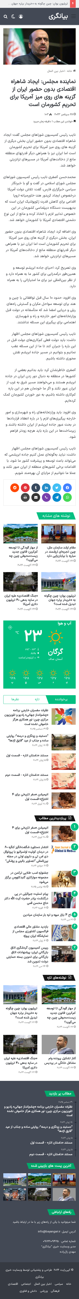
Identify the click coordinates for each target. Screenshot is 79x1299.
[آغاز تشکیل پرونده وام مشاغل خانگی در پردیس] (59, 1044)
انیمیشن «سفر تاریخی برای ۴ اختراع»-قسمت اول (30, 796)
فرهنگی (55, 1291)
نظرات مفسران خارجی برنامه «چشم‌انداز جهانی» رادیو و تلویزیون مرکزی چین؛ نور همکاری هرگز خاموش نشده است (26, 717)
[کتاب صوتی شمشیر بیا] (14, 1194)
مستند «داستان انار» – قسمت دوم (26, 775)
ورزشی (44, 1291)
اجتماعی (26, 1284)
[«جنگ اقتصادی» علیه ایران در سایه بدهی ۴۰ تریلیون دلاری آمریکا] (20, 582)
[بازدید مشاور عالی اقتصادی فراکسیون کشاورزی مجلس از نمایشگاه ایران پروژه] (64, 933)
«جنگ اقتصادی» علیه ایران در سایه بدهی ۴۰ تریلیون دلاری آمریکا (21, 600)
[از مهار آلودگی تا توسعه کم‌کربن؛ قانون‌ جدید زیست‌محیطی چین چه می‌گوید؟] (20, 533)
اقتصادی (13, 1284)
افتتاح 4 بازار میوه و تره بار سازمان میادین (49, 915)
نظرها (15, 699)
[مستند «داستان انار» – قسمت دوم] (64, 781)
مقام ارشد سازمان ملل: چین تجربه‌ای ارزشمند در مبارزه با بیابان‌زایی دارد (60, 551)
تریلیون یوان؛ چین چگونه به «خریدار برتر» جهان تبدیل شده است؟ (60, 600)
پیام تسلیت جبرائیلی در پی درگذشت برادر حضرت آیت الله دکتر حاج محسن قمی (26, 898)
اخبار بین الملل (56, 71)
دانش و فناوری (28, 1291)
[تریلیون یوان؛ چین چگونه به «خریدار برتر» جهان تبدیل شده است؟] (58, 582)
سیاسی (59, 1284)
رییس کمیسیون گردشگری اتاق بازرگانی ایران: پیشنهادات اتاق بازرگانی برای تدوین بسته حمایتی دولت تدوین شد (27, 955)
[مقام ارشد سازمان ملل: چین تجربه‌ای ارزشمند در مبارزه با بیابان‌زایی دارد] (58, 533)
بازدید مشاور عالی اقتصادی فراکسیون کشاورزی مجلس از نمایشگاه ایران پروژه (30, 931)
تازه (37, 699)
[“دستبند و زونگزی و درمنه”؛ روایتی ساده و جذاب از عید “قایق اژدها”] (64, 742)
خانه (70, 71)
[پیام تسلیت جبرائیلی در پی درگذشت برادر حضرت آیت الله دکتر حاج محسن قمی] (64, 900)
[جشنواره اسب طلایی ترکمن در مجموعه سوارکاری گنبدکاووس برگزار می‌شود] (64, 879)
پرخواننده (61, 699)
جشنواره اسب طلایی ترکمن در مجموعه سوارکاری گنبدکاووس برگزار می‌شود (26, 877)
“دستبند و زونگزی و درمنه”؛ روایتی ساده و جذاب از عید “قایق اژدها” (27, 738)
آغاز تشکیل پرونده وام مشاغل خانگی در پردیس (60, 1060)
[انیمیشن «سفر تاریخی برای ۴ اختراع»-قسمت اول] (64, 800)
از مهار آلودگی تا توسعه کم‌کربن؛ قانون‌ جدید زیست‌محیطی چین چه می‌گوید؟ (23, 553)
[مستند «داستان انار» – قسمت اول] (64, 761)
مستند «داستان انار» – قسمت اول (27, 755)
